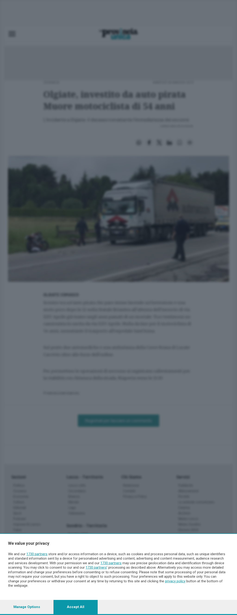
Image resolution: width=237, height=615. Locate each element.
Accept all (75, 607)
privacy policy (175, 581)
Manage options (26, 607)
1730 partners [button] (36, 554)
